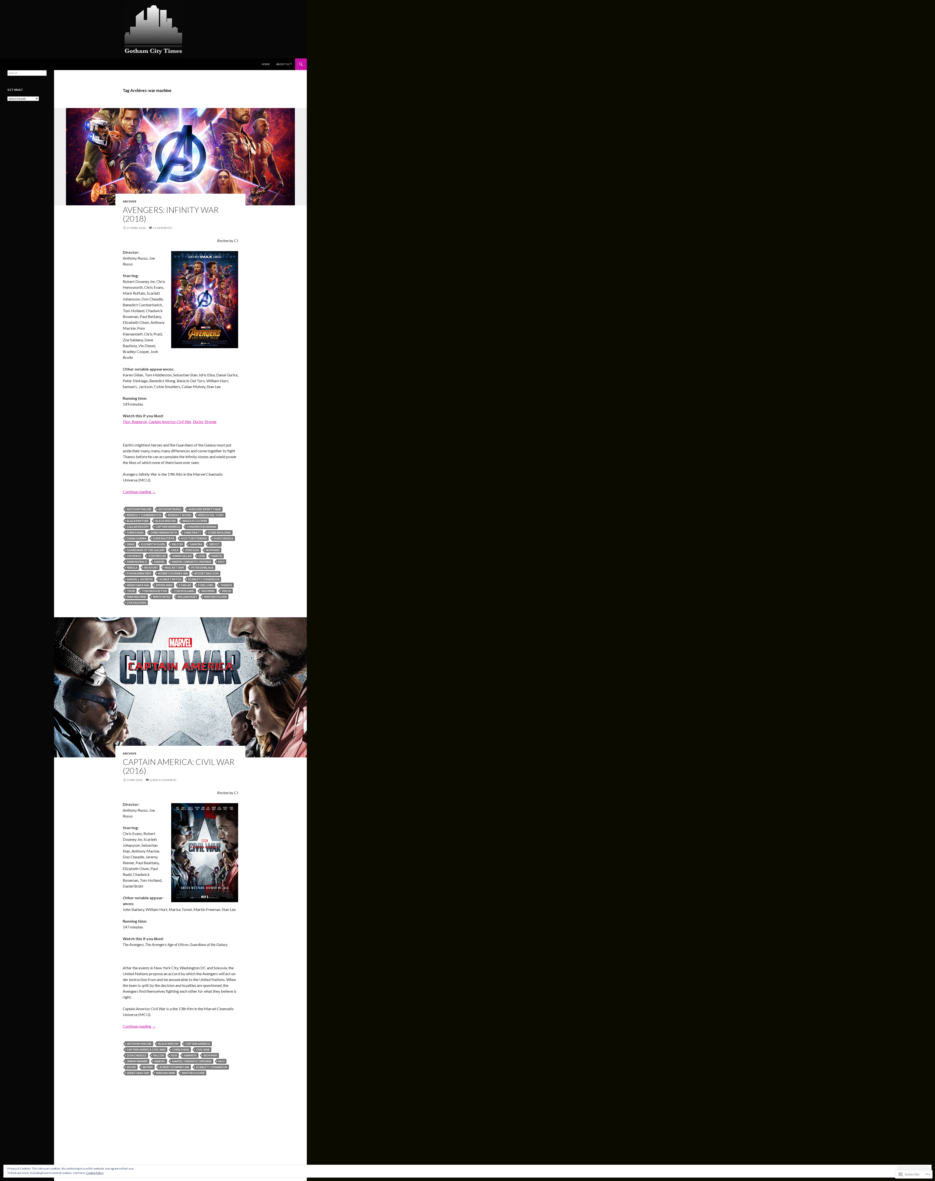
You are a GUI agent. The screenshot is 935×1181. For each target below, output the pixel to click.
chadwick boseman (201, 526)
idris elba (192, 550)
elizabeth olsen (153, 544)
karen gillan (182, 555)
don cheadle (223, 538)
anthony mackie (139, 509)
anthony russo (170, 509)
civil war (203, 1049)
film (174, 1055)
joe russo (134, 555)
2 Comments (162, 228)
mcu (221, 561)
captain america (168, 526)
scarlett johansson (203, 579)
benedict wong (179, 515)
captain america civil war (146, 1049)
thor (131, 590)
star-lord (206, 585)
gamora (196, 544)
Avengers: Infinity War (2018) (171, 214)
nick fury (151, 567)
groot (214, 544)
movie (131, 1067)
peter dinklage (202, 567)
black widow (165, 520)
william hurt (187, 596)
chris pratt (192, 532)
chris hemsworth (163, 532)
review (148, 1067)
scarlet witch (170, 579)
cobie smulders (219, 532)
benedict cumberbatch (144, 515)
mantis (217, 555)
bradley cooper (195, 520)
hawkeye (190, 1055)
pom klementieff (139, 573)
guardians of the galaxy (146, 550)
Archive (129, 201)
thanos (226, 585)
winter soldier (215, 596)
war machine (136, 596)
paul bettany (174, 567)
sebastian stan (138, 585)
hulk (174, 550)
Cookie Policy (94, 1173)
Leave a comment (163, 780)
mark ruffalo (137, 561)
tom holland (184, 590)
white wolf (162, 596)
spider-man (164, 585)
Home (266, 64)
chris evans (135, 532)
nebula (132, 567)
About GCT (284, 64)
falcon (177, 544)
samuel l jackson (140, 579)
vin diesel (208, 590)
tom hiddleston (154, 590)
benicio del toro (211, 515)
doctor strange (194, 538)
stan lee (185, 585)
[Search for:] (27, 73)
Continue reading (139, 491)
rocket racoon (207, 573)
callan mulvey (138, 526)
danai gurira (136, 538)
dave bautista (163, 538)
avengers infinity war (204, 509)
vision (226, 590)
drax (130, 544)
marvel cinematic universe (191, 561)
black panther (138, 520)
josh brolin (157, 555)
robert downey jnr (173, 573)
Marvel (159, 561)
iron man (213, 550)
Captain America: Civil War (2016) (178, 766)
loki (201, 555)
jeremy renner (137, 1061)
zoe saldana (136, 602)
